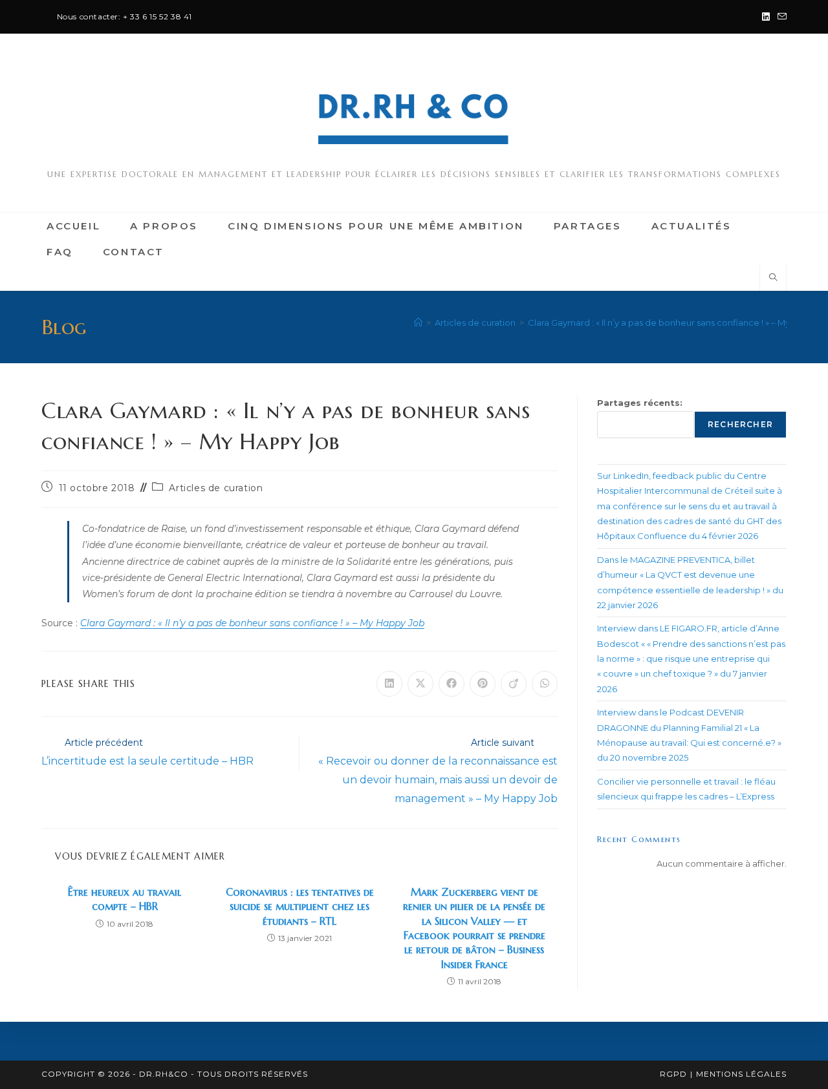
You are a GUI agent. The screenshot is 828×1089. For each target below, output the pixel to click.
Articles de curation (216, 488)
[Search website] (773, 278)
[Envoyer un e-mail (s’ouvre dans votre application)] (780, 16)
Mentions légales (741, 1074)
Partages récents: (639, 402)
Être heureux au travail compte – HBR (124, 899)
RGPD (673, 1074)
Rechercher (740, 424)
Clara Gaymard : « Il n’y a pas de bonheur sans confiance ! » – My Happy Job (252, 623)
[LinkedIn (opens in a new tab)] (766, 16)
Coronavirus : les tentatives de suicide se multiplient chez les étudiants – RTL (300, 906)
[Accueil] (418, 322)
